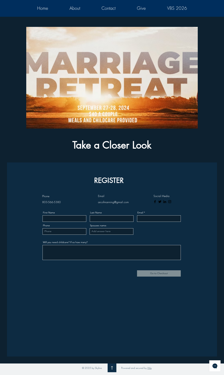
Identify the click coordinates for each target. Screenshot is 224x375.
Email (140, 212)
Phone (46, 225)
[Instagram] (170, 202)
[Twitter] (160, 202)
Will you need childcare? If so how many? (65, 242)
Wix (149, 368)
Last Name (96, 212)
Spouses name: (98, 225)
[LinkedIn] (165, 202)
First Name (49, 212)
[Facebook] (155, 202)
